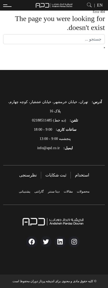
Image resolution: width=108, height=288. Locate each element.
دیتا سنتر (54, 191)
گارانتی (39, 191)
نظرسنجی (28, 175)
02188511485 (42, 120)
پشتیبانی (24, 191)
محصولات (83, 191)
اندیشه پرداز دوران (42, 281)
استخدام (82, 175)
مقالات (68, 191)
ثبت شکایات (55, 175)
